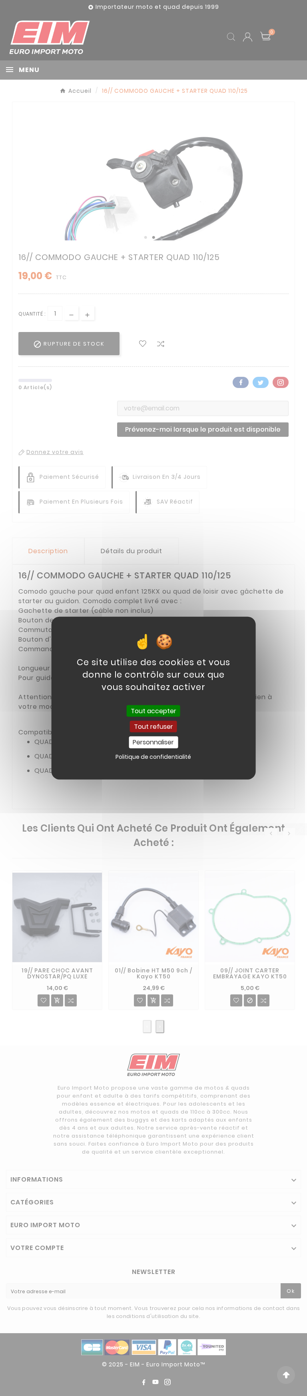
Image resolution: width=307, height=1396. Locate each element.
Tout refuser (153, 726)
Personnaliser (153, 742)
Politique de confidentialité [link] (153, 756)
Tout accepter (153, 711)
